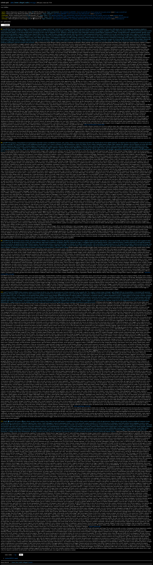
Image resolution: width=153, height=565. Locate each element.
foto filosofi (56, 17)
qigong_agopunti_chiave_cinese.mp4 (76, 17)
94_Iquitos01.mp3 (98, 13)
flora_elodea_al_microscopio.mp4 (88, 15)
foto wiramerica (64, 12)
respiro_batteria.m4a (95, 526)
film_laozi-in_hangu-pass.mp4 (108, 17)
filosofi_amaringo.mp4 (95, 12)
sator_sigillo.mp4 (107, 18)
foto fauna (57, 13)
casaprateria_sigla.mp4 (118, 15)
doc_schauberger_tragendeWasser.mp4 (78, 18)
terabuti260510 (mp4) (11, 558)
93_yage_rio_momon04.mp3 (121, 12)
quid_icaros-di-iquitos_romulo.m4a (94, 124)
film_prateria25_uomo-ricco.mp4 (103, 15)
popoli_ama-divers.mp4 (73, 13)
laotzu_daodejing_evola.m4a (82, 406)
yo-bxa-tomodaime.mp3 (123, 17)
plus (12, 2)
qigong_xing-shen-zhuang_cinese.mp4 (93, 17)
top (15, 555)
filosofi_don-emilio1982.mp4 (83, 12)
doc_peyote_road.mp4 (106, 12)
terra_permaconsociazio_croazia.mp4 (72, 15)
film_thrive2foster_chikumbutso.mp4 (95, 18)
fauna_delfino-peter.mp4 (84, 13)
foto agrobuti (52, 15)
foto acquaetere (57, 18)
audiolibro (73, 12)
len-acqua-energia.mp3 (119, 18)
